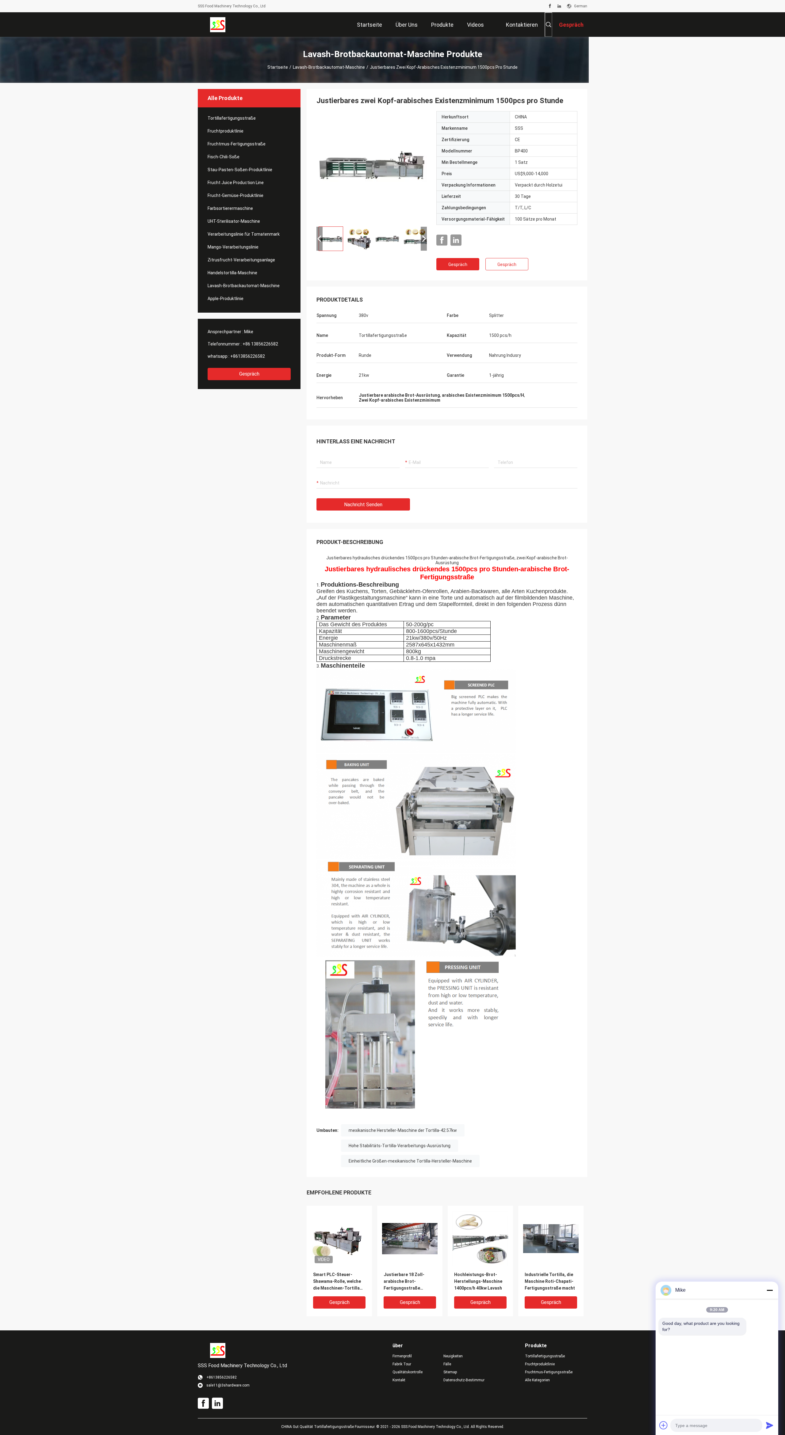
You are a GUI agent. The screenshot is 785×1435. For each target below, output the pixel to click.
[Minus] (769, 1290)
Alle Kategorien (537, 1380)
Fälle (447, 1364)
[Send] (770, 1425)
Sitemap (450, 1372)
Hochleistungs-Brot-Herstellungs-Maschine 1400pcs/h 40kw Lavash (478, 1281)
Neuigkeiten (453, 1356)
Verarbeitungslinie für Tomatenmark (244, 234)
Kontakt (398, 1380)
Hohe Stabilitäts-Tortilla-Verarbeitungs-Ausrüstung (399, 1145)
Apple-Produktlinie (225, 298)
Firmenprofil (402, 1356)
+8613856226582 (247, 356)
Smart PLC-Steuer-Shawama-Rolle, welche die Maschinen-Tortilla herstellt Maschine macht (339, 1281)
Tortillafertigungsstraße (232, 118)
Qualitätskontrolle (407, 1372)
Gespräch (249, 374)
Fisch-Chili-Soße (223, 156)
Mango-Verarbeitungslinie (233, 247)
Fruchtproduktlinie (225, 131)
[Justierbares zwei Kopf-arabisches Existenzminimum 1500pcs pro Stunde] (371, 166)
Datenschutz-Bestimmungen (463, 1380)
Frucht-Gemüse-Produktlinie (235, 195)
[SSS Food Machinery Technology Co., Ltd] (217, 24)
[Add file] (663, 1425)
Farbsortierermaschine (230, 208)
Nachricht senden (363, 504)
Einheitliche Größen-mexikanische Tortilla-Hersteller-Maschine (410, 1161)
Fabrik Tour (401, 1364)
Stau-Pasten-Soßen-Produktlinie (240, 169)
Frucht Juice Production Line (236, 182)
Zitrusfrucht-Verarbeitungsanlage (241, 259)
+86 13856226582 (260, 343)
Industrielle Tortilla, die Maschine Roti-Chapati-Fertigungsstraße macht (550, 1281)
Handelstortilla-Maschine (232, 272)
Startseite (277, 67)
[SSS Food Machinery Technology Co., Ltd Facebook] (550, 6)
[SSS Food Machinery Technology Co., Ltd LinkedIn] (559, 6)
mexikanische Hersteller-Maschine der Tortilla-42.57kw (403, 1130)
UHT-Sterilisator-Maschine (234, 221)
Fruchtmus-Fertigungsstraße (237, 143)
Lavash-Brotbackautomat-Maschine (329, 67)
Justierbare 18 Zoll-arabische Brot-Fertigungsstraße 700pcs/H (404, 1281)
